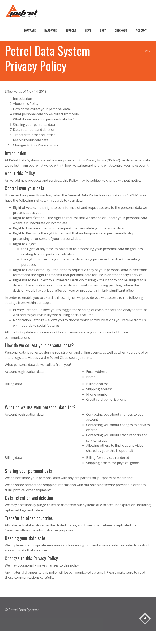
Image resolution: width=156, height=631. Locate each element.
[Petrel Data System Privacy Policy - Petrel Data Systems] (21, 10)
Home (146, 50)
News (88, 30)
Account (141, 30)
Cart (103, 30)
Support (71, 30)
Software (30, 30)
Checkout (121, 30)
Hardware (50, 30)
